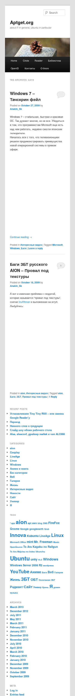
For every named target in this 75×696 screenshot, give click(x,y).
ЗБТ (19, 396)
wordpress (48, 565)
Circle (26, 60)
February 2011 (18, 627)
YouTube (19, 571)
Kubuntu (33, 536)
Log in (14, 690)
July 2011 (15, 615)
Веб (12, 476)
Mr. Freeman (43, 541)
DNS (45, 523)
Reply (53, 396)
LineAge (15, 456)
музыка (14, 592)
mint (30, 541)
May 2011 (15, 619)
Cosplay (15, 452)
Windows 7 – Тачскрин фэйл (25, 96)
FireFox (54, 523)
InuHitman (24, 302)
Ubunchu (40, 551)
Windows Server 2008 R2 (26, 565)
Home (14, 60)
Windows (15, 248)
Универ (14, 501)
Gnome (14, 529)
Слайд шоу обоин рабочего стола (31, 430)
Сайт (13, 497)
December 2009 (19, 664)
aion (22, 393)
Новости (15, 493)
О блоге (45, 68)
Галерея (15, 481)
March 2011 (16, 623)
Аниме (35, 571)
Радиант (16, 587)
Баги (23, 248)
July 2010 (15, 643)
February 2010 (18, 656)
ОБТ (34, 579)
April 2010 (16, 647)
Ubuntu (20, 558)
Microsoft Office (18, 542)
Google (24, 529)
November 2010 (19, 639)
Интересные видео (31, 244)
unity (34, 559)
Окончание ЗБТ (47, 579)
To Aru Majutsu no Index (22, 551)
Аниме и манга (19, 468)
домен (56, 587)
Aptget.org (21, 22)
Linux (13, 460)
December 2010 (19, 635)
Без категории (18, 472)
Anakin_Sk (16, 109)
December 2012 (19, 611)
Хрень (45, 587)
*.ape (12, 523)
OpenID (15, 68)
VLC (40, 559)
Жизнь (14, 485)
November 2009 (19, 668)
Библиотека (54, 60)
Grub (46, 529)
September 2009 (19, 676)
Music (56, 542)
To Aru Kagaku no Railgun (40, 547)
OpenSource (16, 546)
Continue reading (21, 237)
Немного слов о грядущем (26, 426)
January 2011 (18, 631)
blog (40, 523)
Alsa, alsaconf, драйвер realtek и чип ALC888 (37, 434)
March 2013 (16, 607)
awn (34, 523)
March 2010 (16, 652)
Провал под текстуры (34, 396)
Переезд (15, 422)
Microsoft (57, 244)
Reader (38, 60)
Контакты (30, 68)
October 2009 (18, 672)
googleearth (36, 529)
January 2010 (18, 660)
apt (29, 523)
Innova (18, 535)
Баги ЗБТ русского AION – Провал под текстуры (29, 270)
